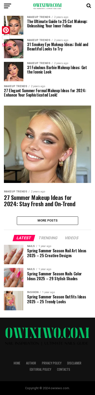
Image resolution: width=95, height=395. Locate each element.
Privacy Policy (51, 363)
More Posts (48, 220)
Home (17, 363)
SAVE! (7, 45)
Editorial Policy (40, 369)
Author (31, 363)
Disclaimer (74, 363)
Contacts (63, 369)
